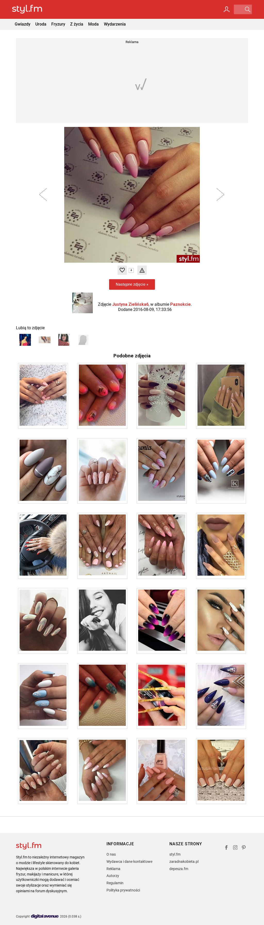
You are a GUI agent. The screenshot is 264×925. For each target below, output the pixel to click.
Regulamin (114, 883)
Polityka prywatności (123, 890)
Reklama (113, 869)
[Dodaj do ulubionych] (122, 270)
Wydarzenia (115, 24)
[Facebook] (226, 848)
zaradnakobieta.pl (184, 861)
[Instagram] (235, 848)
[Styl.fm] (32, 9)
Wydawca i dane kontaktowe (129, 861)
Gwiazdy (22, 24)
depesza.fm (178, 869)
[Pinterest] (244, 848)
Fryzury (58, 24)
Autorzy (112, 876)
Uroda (40, 24)
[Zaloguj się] (226, 9)
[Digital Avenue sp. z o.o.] (45, 916)
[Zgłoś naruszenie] (142, 270)
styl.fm (174, 854)
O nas (111, 854)
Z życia (76, 24)
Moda (93, 24)
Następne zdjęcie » (132, 284)
